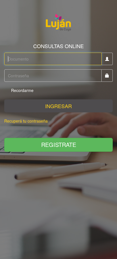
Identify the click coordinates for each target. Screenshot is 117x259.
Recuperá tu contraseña (26, 121)
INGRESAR (58, 106)
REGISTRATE (58, 144)
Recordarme (22, 90)
